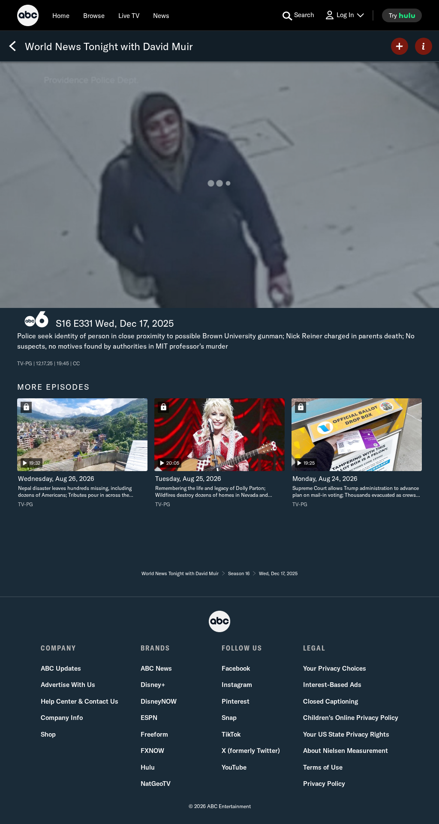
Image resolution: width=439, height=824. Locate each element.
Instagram (237, 685)
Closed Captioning (330, 701)
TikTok (231, 734)
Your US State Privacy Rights (346, 734)
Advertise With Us (68, 685)
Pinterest (236, 701)
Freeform (154, 734)
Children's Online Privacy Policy (350, 718)
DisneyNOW (159, 701)
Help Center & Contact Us (79, 701)
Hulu (148, 767)
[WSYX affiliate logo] (36, 319)
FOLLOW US (242, 648)
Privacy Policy (324, 783)
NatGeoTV (156, 783)
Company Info (62, 718)
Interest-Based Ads (332, 685)
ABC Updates (61, 668)
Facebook (236, 668)
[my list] (399, 46)
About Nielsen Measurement (345, 750)
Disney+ (153, 685)
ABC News (156, 668)
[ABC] (28, 17)
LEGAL (314, 648)
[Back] (12, 46)
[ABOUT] (423, 46)
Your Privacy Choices (334, 668)
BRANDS (155, 648)
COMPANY (58, 648)
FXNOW (152, 750)
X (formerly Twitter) (251, 750)
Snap (229, 718)
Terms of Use (323, 767)
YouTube (234, 767)
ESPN (149, 718)
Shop (48, 734)
